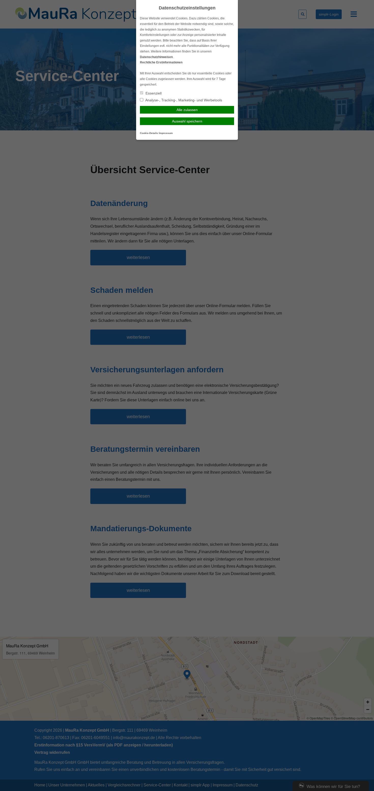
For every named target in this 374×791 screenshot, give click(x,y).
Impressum (166, 133)
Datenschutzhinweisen (156, 57)
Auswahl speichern (187, 121)
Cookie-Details (149, 133)
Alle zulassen (187, 110)
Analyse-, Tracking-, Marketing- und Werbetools (183, 100)
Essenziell (153, 93)
